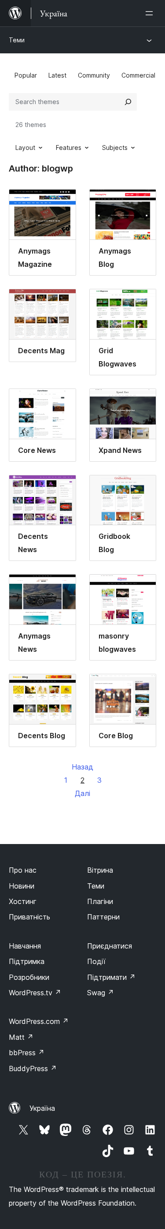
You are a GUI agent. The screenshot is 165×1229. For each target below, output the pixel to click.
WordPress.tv (35, 992)
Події (96, 961)
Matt (21, 1037)
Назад (82, 766)
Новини (21, 886)
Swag (100, 992)
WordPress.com (39, 1021)
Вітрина (100, 870)
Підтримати (111, 977)
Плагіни (100, 901)
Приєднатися (109, 945)
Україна (42, 1108)
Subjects (115, 147)
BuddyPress (33, 1068)
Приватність (29, 916)
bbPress (26, 1052)
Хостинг (23, 901)
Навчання (25, 945)
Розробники (29, 977)
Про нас (23, 870)
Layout (25, 147)
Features (68, 147)
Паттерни (103, 916)
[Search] (128, 102)
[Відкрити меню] (151, 13)
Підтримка (26, 961)
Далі (82, 793)
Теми (17, 40)
